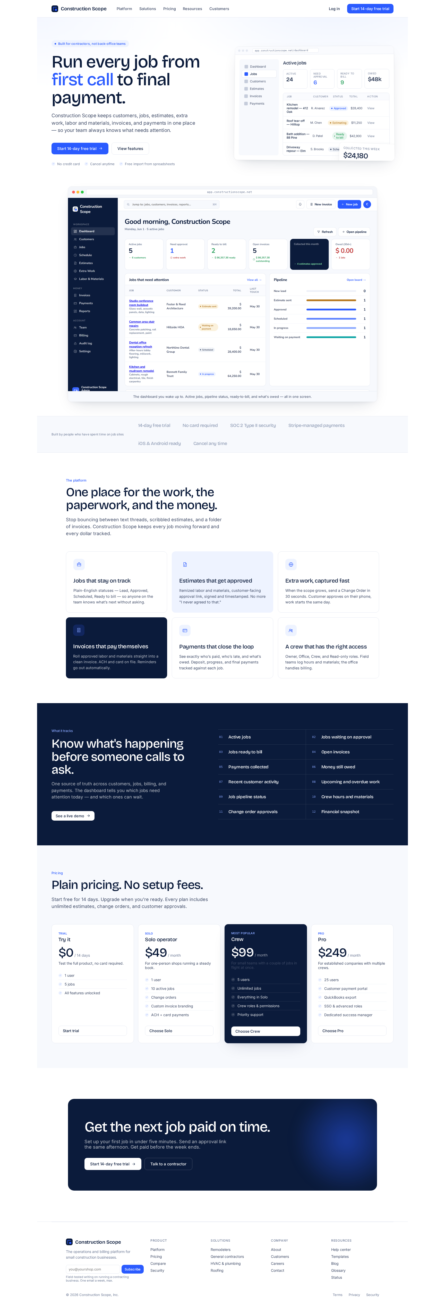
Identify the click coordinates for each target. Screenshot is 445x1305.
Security (157, 1270)
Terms (338, 1295)
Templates (340, 1256)
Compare (158, 1263)
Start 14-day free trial (370, 8)
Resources (192, 8)
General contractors (227, 1256)
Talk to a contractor (168, 1163)
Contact (277, 1270)
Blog (335, 1263)
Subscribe (133, 1269)
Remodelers (220, 1249)
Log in (334, 8)
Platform (124, 8)
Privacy (354, 1295)
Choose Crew (247, 1031)
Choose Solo (160, 1031)
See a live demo (70, 816)
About (276, 1249)
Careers (277, 1263)
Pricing (169, 8)
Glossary (338, 1270)
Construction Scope (83, 9)
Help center (341, 1249)
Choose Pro (333, 1031)
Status (336, 1277)
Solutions (147, 8)
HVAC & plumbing (226, 1263)
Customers (219, 8)
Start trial (71, 1031)
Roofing (217, 1270)
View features (130, 148)
